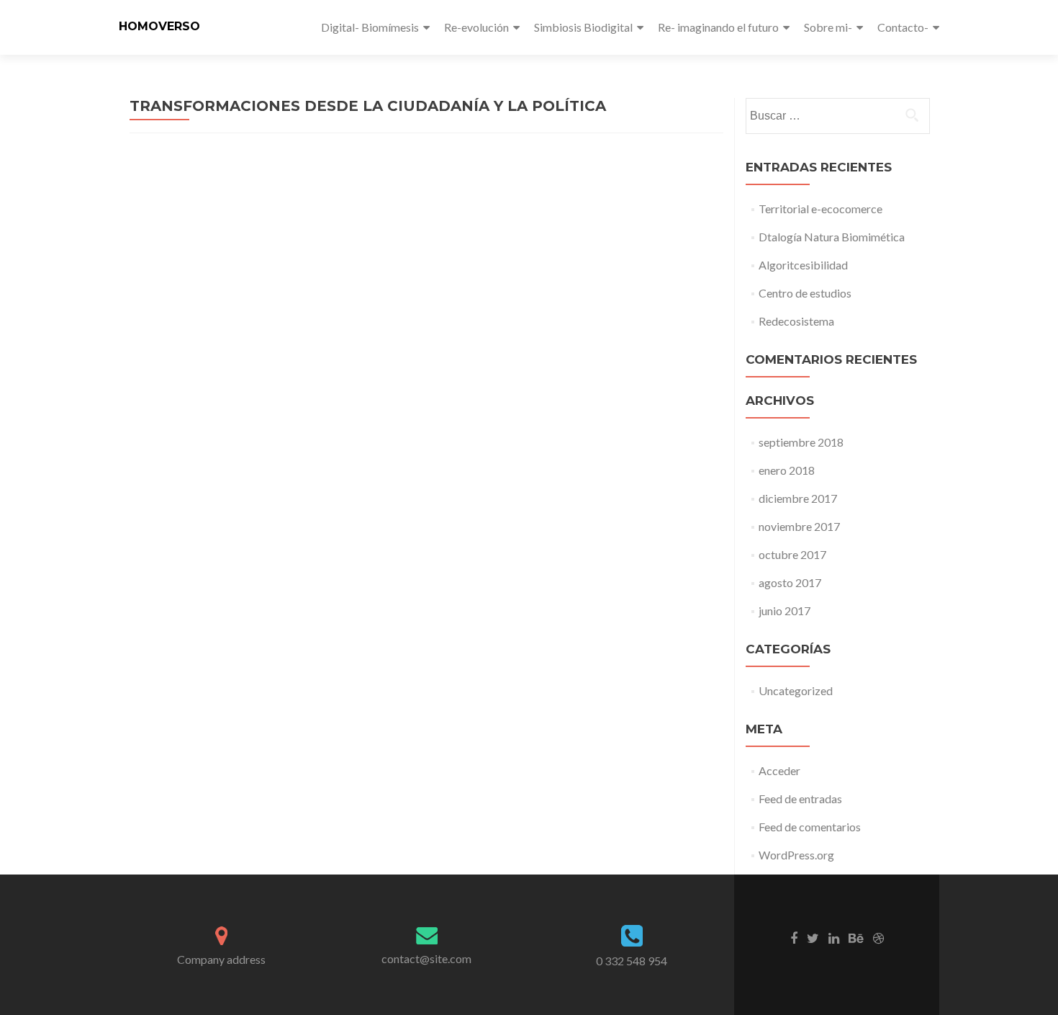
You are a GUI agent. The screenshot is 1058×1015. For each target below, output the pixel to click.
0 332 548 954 (631, 960)
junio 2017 (784, 610)
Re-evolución (476, 27)
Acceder (779, 770)
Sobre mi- (828, 27)
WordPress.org (796, 855)
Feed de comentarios (810, 826)
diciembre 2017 (798, 498)
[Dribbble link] (878, 937)
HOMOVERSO (159, 26)
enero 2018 (787, 470)
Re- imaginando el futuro (718, 27)
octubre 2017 (792, 554)
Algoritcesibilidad (803, 265)
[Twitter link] (813, 937)
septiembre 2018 (801, 442)
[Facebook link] (793, 937)
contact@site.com (426, 958)
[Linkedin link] (833, 937)
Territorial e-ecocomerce (820, 208)
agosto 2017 (790, 582)
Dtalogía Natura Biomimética (832, 236)
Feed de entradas (800, 798)
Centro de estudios (805, 293)
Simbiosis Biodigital (583, 27)
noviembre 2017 (799, 526)
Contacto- (902, 27)
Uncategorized (796, 690)
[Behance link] (856, 937)
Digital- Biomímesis (370, 27)
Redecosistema (796, 321)
